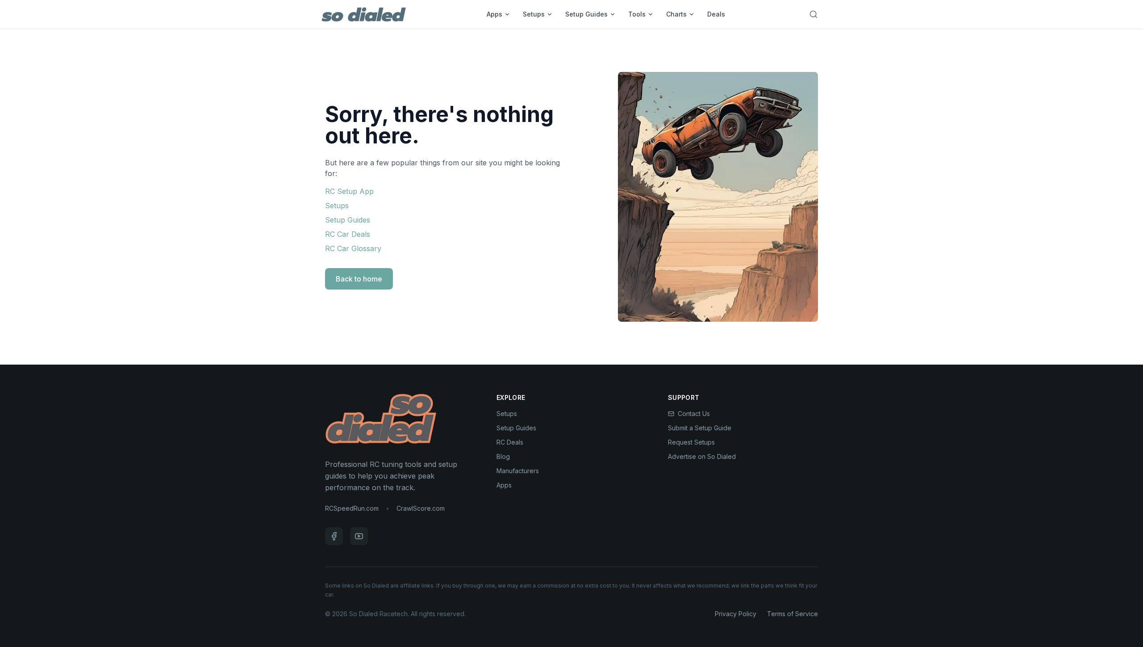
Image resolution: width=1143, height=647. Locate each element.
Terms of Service (792, 614)
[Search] (813, 14)
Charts (676, 14)
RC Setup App (349, 191)
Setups (534, 14)
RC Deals (509, 442)
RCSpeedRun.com (352, 508)
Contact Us (694, 413)
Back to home (359, 278)
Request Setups (691, 442)
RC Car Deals (347, 234)
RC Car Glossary (353, 248)
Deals (716, 14)
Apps (494, 14)
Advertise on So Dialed (702, 456)
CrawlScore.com (420, 508)
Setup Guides (586, 14)
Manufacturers (517, 471)
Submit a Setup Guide (699, 428)
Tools (637, 14)
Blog (503, 456)
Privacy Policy (735, 614)
